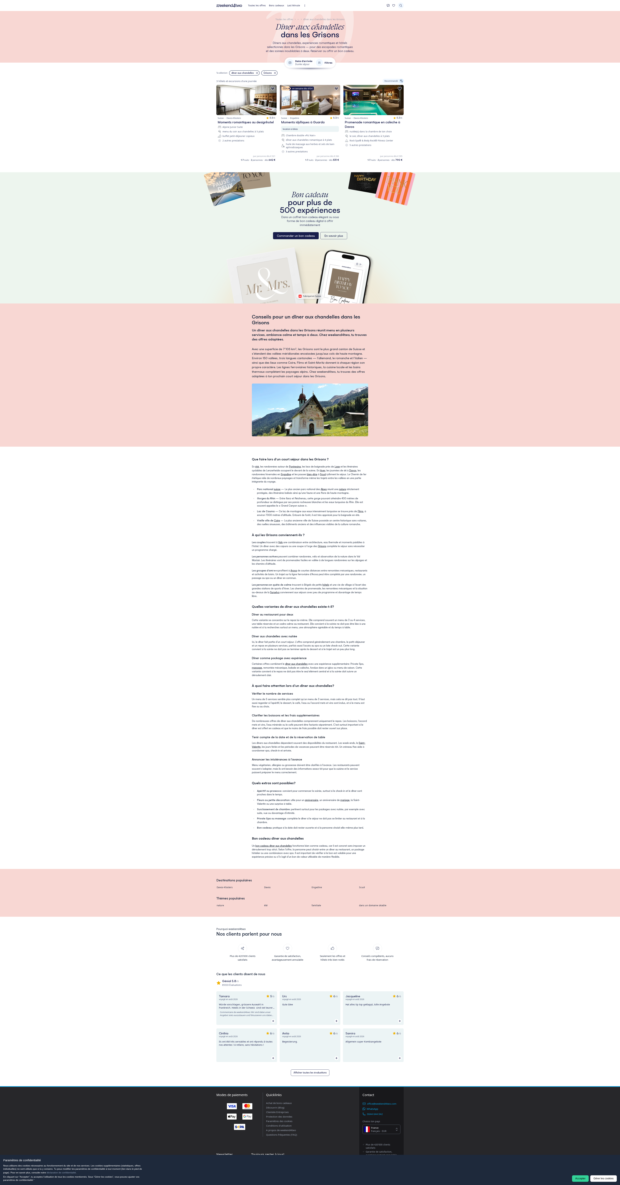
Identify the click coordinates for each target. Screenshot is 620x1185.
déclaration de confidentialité (61, 1172)
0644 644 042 (375, 1114)
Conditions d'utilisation (279, 1125)
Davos (352, 470)
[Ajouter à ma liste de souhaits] (272, 89)
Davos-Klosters (225, 887)
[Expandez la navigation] (305, 6)
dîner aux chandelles (296, 663)
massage (257, 667)
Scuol (323, 474)
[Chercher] (401, 5)
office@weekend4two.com (381, 1103)
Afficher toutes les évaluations (310, 1072)
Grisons (322, 546)
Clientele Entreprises (277, 1112)
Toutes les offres (257, 5)
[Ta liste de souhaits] (393, 5)
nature (342, 489)
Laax (337, 466)
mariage (345, 800)
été (257, 466)
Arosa (293, 570)
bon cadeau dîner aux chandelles (273, 845)
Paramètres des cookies (279, 1121)
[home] (229, 5)
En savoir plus (333, 235)
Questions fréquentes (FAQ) (281, 1134)
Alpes (324, 489)
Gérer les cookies (604, 1178)
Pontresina (295, 466)
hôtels (325, 584)
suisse (277, 489)
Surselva (274, 592)
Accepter (580, 1178)
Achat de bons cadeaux (279, 1103)
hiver (322, 470)
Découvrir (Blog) (275, 1107)
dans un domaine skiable (372, 905)
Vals (280, 542)
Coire (277, 520)
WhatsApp (372, 1108)
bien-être (312, 474)
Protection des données (279, 1116)
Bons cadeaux (276, 5)
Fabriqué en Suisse (312, 296)
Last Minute (293, 5)
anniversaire (311, 800)
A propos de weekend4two (281, 1130)
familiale (316, 905)
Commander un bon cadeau (296, 235)
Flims (360, 511)
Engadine (286, 474)
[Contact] (388, 5)
